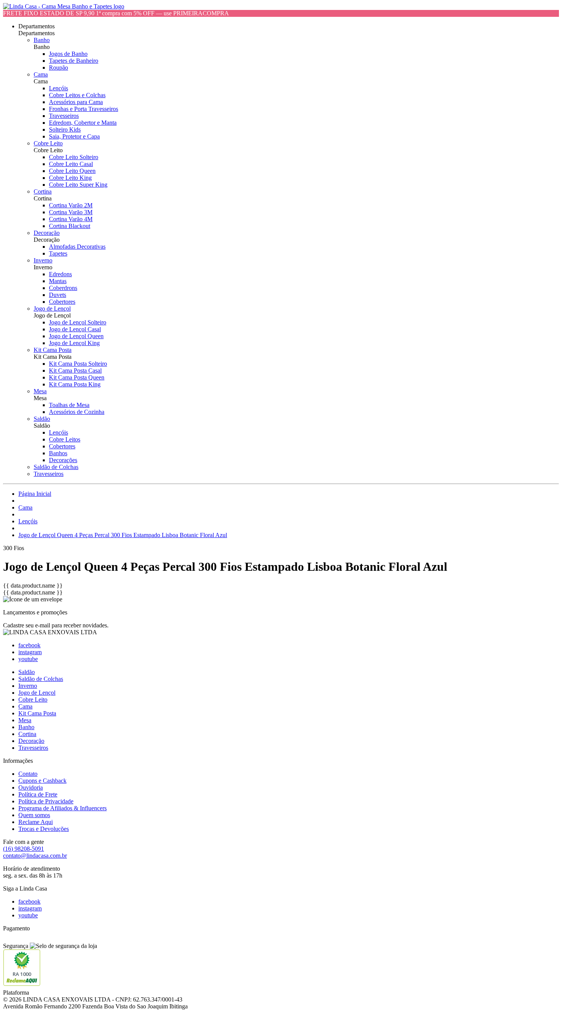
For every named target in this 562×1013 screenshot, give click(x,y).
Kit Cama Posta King (75, 384)
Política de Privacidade (45, 801)
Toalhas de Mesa (69, 405)
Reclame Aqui (35, 822)
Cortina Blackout (69, 226)
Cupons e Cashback (42, 780)
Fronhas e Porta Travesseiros (83, 109)
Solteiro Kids (65, 129)
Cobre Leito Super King (78, 184)
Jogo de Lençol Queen (76, 336)
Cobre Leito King (70, 177)
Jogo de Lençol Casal (75, 329)
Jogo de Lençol (52, 308)
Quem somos (34, 815)
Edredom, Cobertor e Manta (83, 122)
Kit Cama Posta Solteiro (78, 363)
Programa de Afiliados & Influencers (62, 808)
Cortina (43, 191)
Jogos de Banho (68, 53)
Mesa (40, 391)
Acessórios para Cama (76, 102)
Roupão (58, 67)
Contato (27, 773)
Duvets (57, 295)
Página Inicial (34, 493)
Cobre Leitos (64, 439)
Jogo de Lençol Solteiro (77, 322)
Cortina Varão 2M (71, 205)
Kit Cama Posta (52, 350)
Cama (41, 74)
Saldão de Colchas (56, 467)
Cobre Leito (48, 143)
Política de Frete (37, 794)
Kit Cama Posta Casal (75, 370)
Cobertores (62, 301)
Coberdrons (63, 288)
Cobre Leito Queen (72, 171)
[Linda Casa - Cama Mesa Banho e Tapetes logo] (63, 6)
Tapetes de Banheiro (73, 60)
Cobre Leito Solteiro (73, 157)
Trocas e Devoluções (43, 829)
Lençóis (58, 88)
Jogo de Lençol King (74, 343)
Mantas (58, 281)
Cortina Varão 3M (71, 212)
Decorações (63, 460)
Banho (42, 40)
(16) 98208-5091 (23, 848)
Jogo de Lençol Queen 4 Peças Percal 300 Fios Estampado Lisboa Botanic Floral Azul (122, 535)
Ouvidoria (30, 787)
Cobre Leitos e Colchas (77, 95)
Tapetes (58, 253)
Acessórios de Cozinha (76, 412)
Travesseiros (64, 115)
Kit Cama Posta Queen (76, 377)
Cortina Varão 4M (71, 219)
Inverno (43, 260)
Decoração (47, 233)
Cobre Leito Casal (71, 164)
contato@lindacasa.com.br (35, 855)
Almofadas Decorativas (77, 246)
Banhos (58, 453)
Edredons (60, 274)
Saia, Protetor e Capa (74, 136)
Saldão (42, 418)
